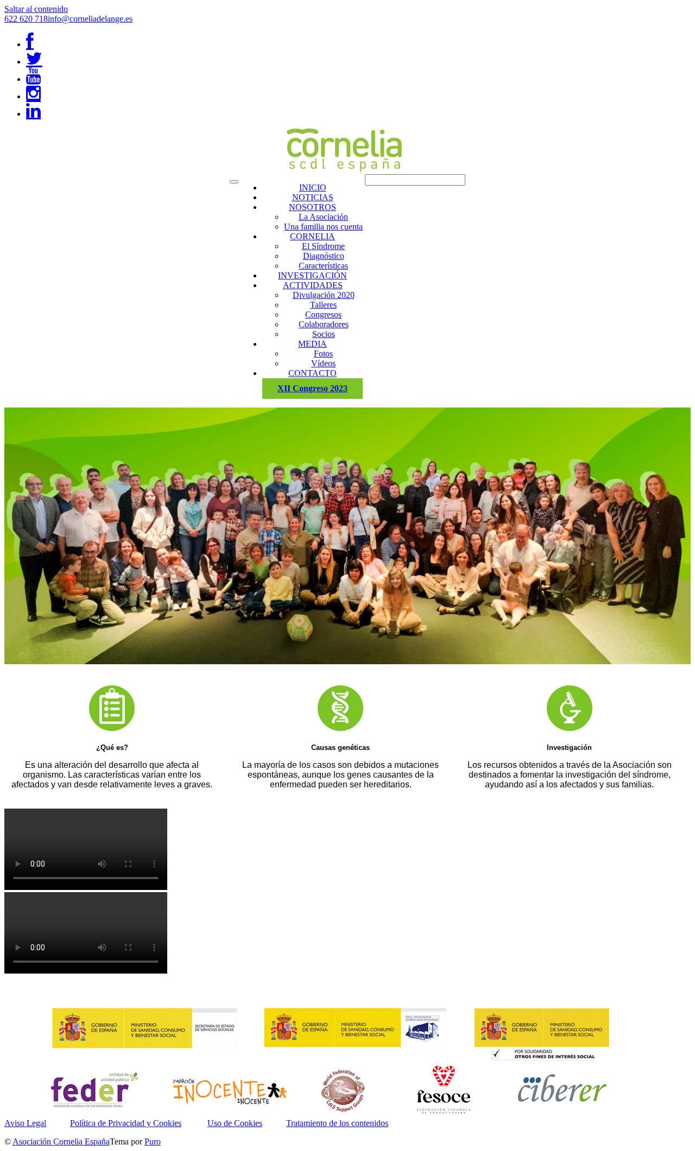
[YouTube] (33, 79)
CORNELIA (312, 236)
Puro (152, 1141)
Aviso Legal (25, 1123)
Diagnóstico (323, 255)
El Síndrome (323, 246)
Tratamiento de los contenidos (337, 1123)
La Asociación (323, 216)
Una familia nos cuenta (323, 226)
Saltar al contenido (36, 9)
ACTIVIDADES (313, 285)
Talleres (323, 304)
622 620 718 (26, 18)
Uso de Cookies (234, 1123)
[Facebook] (30, 44)
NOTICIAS (312, 197)
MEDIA (312, 343)
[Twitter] (34, 61)
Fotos (323, 353)
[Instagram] (33, 96)
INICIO (312, 187)
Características (323, 265)
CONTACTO (312, 373)
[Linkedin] (33, 113)
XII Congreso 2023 (312, 388)
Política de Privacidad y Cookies (125, 1123)
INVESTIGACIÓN (312, 275)
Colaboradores (324, 324)
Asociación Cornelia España (61, 1141)
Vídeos (323, 363)
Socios (323, 334)
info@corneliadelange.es (90, 18)
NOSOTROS (312, 207)
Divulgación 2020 (324, 295)
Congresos (323, 314)
